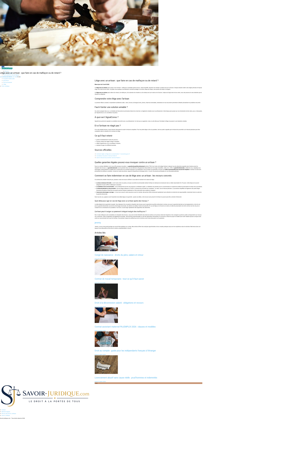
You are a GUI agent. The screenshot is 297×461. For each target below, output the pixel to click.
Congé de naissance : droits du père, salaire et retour (119, 255)
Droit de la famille (7, 69)
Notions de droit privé (7, 68)
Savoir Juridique (6, 415)
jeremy (1, 76)
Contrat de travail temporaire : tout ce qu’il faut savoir (119, 279)
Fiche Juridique (5, 86)
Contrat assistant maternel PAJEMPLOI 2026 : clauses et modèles (125, 327)
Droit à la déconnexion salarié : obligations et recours (119, 303)
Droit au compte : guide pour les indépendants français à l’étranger (125, 350)
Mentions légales (6, 411)
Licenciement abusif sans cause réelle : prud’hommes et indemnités (126, 377)
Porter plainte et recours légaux (11, 75)
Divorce (7, 71)
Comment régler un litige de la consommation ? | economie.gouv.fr (113, 154)
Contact (4, 409)
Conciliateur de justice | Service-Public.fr (106, 155)
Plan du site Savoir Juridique (9, 413)
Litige (4, 84)
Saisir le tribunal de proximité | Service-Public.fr (108, 157)
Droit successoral (7, 82)
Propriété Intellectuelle (9, 78)
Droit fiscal (6, 80)
